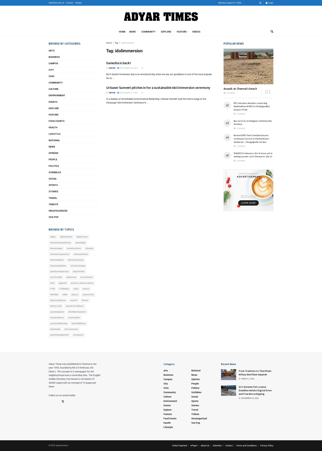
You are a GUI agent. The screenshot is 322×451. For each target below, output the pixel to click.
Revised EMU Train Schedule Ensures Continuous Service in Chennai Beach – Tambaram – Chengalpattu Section (252, 138)
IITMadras (64, 289)
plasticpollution (58, 300)
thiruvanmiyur (71, 329)
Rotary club (56, 306)
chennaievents (81, 254)
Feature (182, 31)
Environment (57, 95)
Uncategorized (58, 210)
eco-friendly (56, 277)
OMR (65, 295)
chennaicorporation (59, 254)
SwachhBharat (79, 323)
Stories (53, 191)
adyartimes (82, 237)
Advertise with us (56, 3)
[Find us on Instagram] (255, 3)
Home (122, 31)
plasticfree (88, 295)
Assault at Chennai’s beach (240, 89)
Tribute (53, 204)
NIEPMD (54, 295)
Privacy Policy (266, 445)
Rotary (85, 300)
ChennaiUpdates (58, 266)
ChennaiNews (57, 260)
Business (54, 57)
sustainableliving (58, 323)
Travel (53, 198)
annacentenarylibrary (60, 243)
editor (112, 68)
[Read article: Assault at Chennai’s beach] (249, 66)
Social (53, 178)
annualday (80, 243)
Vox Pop (54, 217)
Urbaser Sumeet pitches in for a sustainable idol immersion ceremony (158, 87)
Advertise (217, 445)
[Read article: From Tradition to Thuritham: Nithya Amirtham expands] (228, 374)
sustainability (57, 318)
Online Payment (179, 445)
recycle (73, 300)
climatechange (78, 266)
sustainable (74, 318)
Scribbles (55, 172)
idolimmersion (127, 43)
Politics (54, 166)
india (76, 289)
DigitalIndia (79, 271)
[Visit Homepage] (161, 16)
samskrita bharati (75, 306)
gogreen (63, 283)
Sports (53, 185)
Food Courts (57, 121)
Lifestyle (55, 134)
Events (53, 102)
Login (270, 3)
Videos (196, 31)
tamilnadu (55, 329)
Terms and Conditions (246, 445)
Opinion (53, 153)
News (132, 31)
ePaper (78, 3)
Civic (52, 76)
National (54, 140)
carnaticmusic (74, 248)
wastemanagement (59, 335)
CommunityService (59, 271)
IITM (52, 289)
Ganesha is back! (118, 63)
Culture (54, 89)
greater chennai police (82, 283)
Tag (116, 43)
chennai (89, 248)
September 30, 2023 (128, 68)
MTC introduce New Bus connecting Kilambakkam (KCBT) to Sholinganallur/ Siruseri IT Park (252, 106)
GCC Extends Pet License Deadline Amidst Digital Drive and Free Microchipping (255, 390)
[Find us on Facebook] (251, 3)
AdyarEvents (66, 237)
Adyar (53, 237)
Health (53, 127)
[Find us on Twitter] (260, 3)
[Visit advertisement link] (249, 190)
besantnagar (56, 248)
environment (86, 277)
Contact (69, 3)
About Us (205, 445)
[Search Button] (272, 31)
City (51, 70)
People (53, 159)
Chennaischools (76, 260)
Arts (52, 50)
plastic (75, 295)
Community (148, 31)
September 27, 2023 (128, 93)
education (71, 277)
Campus (53, 63)
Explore (166, 31)
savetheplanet (57, 312)
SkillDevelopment (77, 312)
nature (86, 289)
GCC (52, 283)
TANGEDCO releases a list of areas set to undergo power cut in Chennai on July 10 (253, 155)
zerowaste (78, 335)
